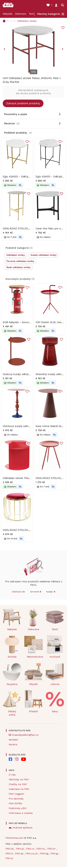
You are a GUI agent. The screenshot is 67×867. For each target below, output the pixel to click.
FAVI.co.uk (32, 853)
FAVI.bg (44, 853)
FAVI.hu (41, 848)
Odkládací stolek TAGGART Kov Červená (27, 478)
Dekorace (20, 13)
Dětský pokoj (12, 713)
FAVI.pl (20, 848)
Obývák (33, 684)
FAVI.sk (10, 848)
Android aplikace (22, 827)
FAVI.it (9, 853)
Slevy (55, 711)
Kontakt (13, 739)
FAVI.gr (55, 853)
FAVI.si (9, 858)
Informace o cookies (21, 813)
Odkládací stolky (27, 21)
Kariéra (13, 744)
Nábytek (7, 13)
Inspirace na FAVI (19, 789)
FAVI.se (19, 853)
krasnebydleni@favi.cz (25, 734)
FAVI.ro (30, 848)
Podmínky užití (17, 808)
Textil (32, 13)
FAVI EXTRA (15, 803)
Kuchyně (55, 656)
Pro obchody (16, 798)
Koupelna (12, 684)
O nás (12, 774)
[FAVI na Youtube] (23, 759)
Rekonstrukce (35, 656)
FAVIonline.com (14, 837)
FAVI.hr (52, 848)
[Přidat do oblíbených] (63, 27)
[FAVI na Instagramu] (16, 759)
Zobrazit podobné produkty (23, 103)
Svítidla (12, 656)
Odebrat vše (18, 591)
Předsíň (33, 711)
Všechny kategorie (48, 13)
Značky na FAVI (18, 784)
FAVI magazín (16, 793)
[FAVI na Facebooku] (10, 759)
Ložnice (55, 684)
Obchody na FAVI (19, 779)
